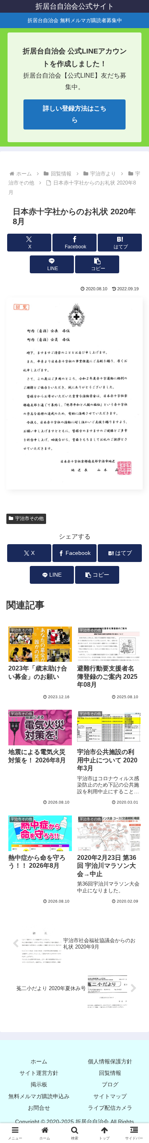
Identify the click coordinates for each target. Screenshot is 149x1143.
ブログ (110, 1084)
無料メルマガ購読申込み (39, 1096)
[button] (97, 264)
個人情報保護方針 (110, 1061)
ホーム (39, 1061)
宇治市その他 (29, 518)
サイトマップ (110, 1096)
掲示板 (39, 1084)
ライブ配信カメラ (110, 1108)
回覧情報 (110, 1073)
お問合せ (39, 1108)
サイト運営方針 (38, 1073)
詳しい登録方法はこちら (74, 114)
